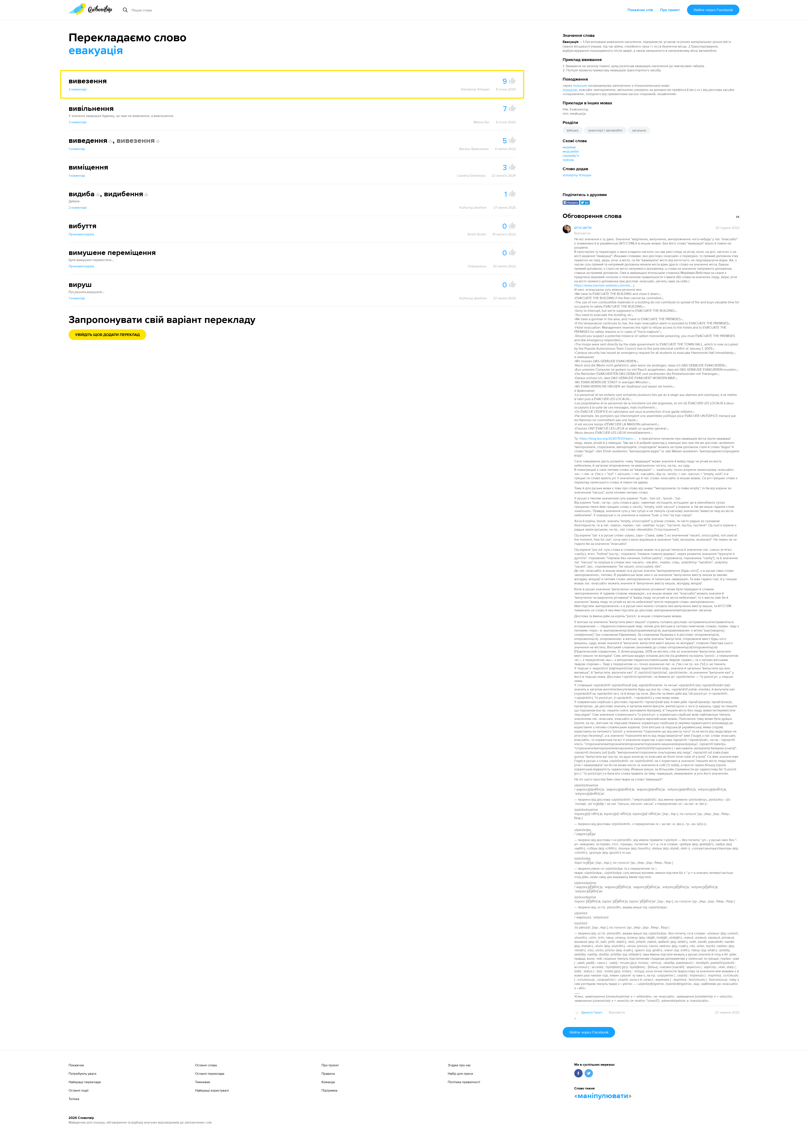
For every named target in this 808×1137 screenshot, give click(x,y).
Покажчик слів (640, 10)
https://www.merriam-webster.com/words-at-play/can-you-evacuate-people (603, 285)
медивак (569, 147)
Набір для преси (460, 1073)
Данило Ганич (591, 1012)
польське (580, 85)
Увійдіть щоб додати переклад (107, 335)
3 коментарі (78, 89)
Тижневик (202, 1082)
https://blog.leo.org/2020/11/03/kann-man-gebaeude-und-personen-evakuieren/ (608, 438)
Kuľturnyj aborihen (473, 207)
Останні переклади (209, 1073)
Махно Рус (482, 122)
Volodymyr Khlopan (577, 175)
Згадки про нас (459, 1065)
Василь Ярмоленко (474, 149)
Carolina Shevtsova (471, 175)
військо (572, 130)
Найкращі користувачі (212, 1090)
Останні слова (206, 1065)
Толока (74, 1099)
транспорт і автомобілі (605, 130)
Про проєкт (670, 10)
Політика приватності (464, 1082)
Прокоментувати (81, 234)
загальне (639, 130)
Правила (328, 1073)
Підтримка (329, 1090)
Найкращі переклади (85, 1082)
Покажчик (76, 1065)
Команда (328, 1082)
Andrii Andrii (477, 234)
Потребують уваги (82, 1073)
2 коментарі (78, 207)
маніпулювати (603, 1096)
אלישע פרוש (582, 228)
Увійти (713, 10)
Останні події (79, 1090)
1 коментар (77, 149)
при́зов (568, 160)
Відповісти (582, 233)
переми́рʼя (571, 155)
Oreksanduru (477, 266)
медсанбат (571, 151)
